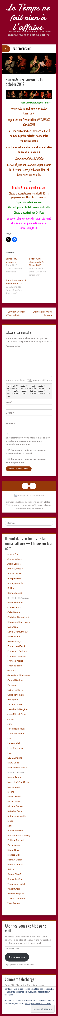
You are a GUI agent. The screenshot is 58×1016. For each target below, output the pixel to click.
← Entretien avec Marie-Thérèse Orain (15, 313)
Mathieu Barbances (17, 767)
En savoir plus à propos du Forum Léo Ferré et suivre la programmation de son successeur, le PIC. (29, 223)
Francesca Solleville (17, 651)
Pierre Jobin (13, 845)
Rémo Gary (13, 850)
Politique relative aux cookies (38, 1003)
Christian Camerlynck (18, 617)
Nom (9, 402)
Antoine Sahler (14, 573)
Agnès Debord (14, 559)
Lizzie (10, 753)
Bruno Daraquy (15, 602)
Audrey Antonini (15, 583)
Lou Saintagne (14, 758)
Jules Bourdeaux (15, 728)
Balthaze (11, 588)
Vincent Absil (13, 888)
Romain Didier (14, 859)
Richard (11, 855)
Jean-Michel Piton (16, 714)
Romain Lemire (15, 864)
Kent (9, 738)
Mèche (10, 791)
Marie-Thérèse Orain (18, 782)
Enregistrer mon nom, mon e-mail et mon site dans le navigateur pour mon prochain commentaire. (28, 440)
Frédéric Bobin (14, 665)
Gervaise (12, 685)
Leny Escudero (15, 748)
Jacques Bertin (15, 704)
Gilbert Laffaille (15, 690)
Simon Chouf (14, 874)
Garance (11, 670)
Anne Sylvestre (15, 568)
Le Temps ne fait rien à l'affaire (28, 17)
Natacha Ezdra (15, 811)
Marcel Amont (14, 777)
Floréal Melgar (14, 641)
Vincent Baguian (15, 893)
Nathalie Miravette (16, 816)
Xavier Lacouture (16, 898)
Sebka (10, 869)
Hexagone (12, 699)
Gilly (18, 855)
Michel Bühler (14, 801)
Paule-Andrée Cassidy (18, 835)
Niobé (10, 821)
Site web (10, 423)
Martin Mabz (13, 787)
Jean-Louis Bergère (17, 709)
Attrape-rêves (14, 578)
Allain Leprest (14, 563)
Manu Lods (13, 762)
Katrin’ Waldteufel (16, 733)
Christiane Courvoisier (18, 622)
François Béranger (16, 656)
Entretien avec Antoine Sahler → (42, 313)
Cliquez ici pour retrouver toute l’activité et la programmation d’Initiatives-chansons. (29, 195)
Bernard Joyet (14, 593)
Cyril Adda (12, 627)
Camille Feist (14, 607)
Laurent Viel (13, 743)
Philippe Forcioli (15, 840)
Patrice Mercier (15, 830)
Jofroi (10, 724)
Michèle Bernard (15, 806)
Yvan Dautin (13, 903)
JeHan (10, 719)
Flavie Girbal (13, 636)
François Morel (15, 660)
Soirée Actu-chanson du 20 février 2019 (36, 261)
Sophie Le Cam (15, 879)
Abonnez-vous (17, 957)
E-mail (10, 412)
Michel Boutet (14, 796)
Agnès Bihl (12, 554)
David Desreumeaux (17, 631)
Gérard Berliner (15, 680)
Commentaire (14, 346)
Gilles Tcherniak (15, 694)
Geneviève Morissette (18, 675)
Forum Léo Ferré (16, 646)
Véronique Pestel (16, 884)
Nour (9, 825)
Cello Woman (14, 612)
